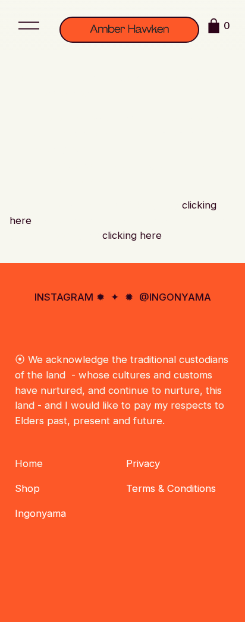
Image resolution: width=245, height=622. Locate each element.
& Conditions (187, 488)
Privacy (143, 463)
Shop (27, 488)
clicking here (132, 235)
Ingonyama (40, 513)
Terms (140, 488)
